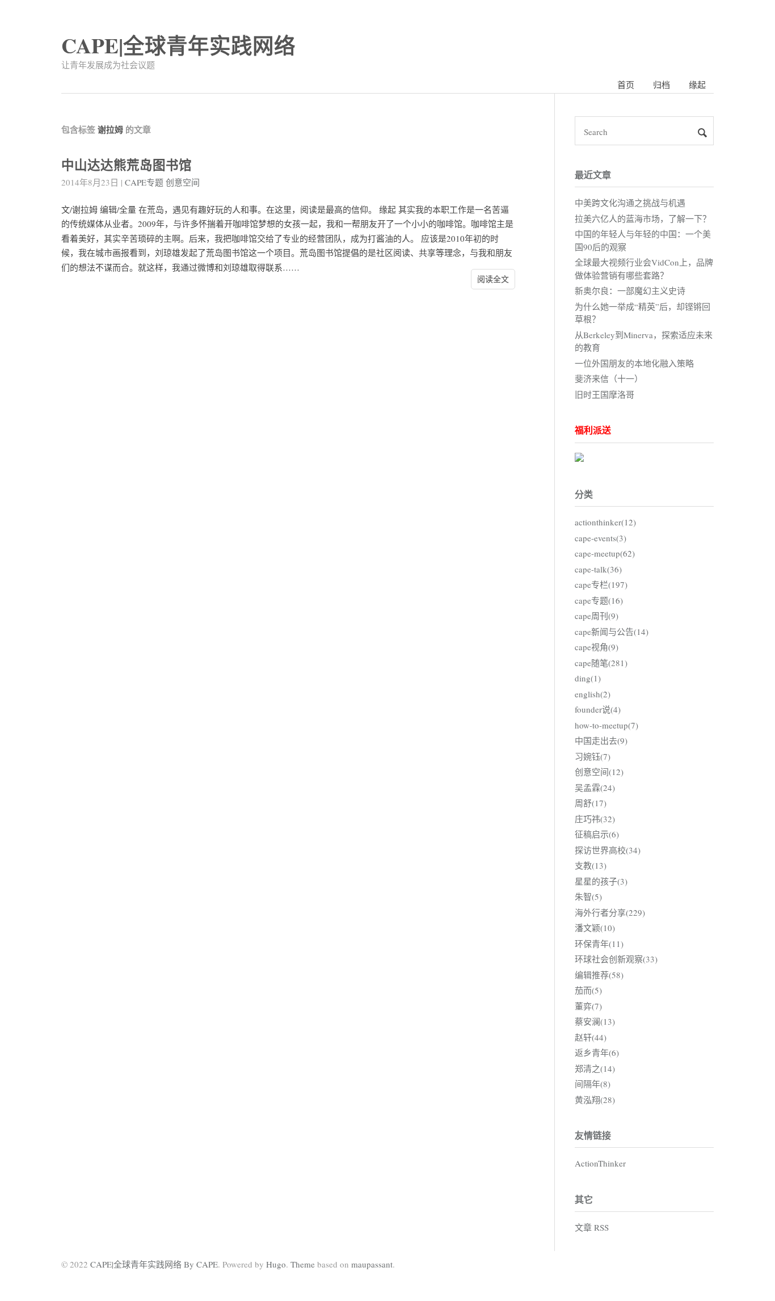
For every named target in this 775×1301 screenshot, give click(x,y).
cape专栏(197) (601, 584)
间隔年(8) (592, 1083)
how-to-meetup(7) (606, 725)
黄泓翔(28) (595, 1099)
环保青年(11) (599, 943)
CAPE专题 (144, 182)
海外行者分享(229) (610, 912)
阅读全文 (493, 278)
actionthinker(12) (605, 522)
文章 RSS (592, 1227)
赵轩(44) (590, 1037)
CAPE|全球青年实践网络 (178, 45)
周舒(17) (590, 803)
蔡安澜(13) (595, 1021)
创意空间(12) (599, 771)
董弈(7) (588, 1006)
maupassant (372, 1264)
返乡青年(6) (597, 1052)
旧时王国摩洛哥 (604, 394)
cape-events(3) (600, 538)
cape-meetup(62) (605, 553)
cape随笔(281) (601, 662)
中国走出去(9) (601, 740)
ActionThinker (600, 1163)
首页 (625, 84)
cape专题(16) (599, 600)
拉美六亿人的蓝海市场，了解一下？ (643, 218)
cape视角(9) (596, 646)
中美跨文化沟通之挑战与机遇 (630, 202)
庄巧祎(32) (595, 818)
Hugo (276, 1264)
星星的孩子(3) (601, 881)
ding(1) (588, 678)
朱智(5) (588, 896)
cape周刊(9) (596, 615)
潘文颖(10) (595, 927)
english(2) (592, 694)
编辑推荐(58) (599, 974)
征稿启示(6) (597, 834)
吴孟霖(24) (595, 787)
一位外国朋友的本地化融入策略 (634, 363)
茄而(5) (588, 990)
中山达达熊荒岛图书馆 (126, 164)
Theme (302, 1264)
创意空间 (183, 182)
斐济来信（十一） (609, 378)
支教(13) (590, 865)
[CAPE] (579, 458)
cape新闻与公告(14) (611, 631)
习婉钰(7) (592, 756)
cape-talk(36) (598, 569)
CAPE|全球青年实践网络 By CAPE (154, 1264)
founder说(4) (598, 709)
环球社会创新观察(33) (616, 959)
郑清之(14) (595, 1068)
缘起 (697, 84)
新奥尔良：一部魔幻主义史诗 (630, 290)
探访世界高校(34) (608, 850)
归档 (661, 84)
